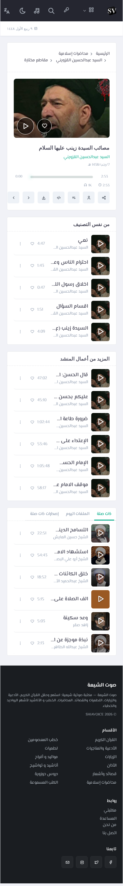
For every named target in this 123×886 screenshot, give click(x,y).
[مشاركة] (104, 197)
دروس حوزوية (46, 774)
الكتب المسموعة (44, 782)
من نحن (109, 825)
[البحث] (51, 10)
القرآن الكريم (105, 740)
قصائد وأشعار (104, 774)
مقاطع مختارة (36, 60)
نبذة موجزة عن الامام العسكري (69, 640)
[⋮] (20, 244)
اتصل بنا (109, 833)
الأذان (111, 765)
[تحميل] (43, 197)
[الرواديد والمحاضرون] (66, 10)
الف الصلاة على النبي (69, 599)
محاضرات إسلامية (73, 54)
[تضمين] (58, 197)
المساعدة (108, 818)
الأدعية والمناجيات (101, 748)
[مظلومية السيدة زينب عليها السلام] (13, 197)
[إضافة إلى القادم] (73, 197)
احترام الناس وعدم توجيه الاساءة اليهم (69, 263)
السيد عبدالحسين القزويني (79, 60)
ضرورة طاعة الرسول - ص (72, 419)
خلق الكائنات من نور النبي (70, 574)
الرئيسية (103, 54)
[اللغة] (7, 10)
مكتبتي (110, 810)
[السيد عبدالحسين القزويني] (89, 197)
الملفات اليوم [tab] (77, 514)
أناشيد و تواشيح (44, 765)
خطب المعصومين (43, 740)
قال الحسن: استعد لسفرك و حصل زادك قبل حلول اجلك (71, 375)
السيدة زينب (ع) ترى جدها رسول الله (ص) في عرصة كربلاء (70, 329)
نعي (83, 241)
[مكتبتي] (37, 10)
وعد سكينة (75, 618)
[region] (62, 588)
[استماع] (25, 125)
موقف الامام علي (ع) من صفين (70, 485)
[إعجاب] (44, 126)
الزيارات (110, 757)
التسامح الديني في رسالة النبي (70, 530)
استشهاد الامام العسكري (71, 552)
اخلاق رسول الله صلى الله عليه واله (69, 285)
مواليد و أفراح (46, 757)
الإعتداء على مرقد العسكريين (71, 441)
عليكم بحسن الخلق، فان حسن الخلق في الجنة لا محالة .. (70, 397)
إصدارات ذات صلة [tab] (44, 514)
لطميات (51, 748)
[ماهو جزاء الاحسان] (28, 197)
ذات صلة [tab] (104, 514)
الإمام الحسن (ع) (72, 463)
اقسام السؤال (72, 307)
